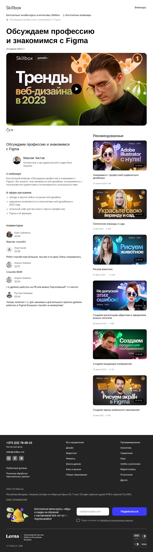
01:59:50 (138, 166)
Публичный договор (16, 468)
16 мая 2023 (98, 415)
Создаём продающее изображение (112, 364)
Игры (123, 458)
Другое (123, 480)
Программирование (130, 442)
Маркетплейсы (128, 469)
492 (109, 184)
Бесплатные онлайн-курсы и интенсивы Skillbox (33, 15)
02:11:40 (138, 214)
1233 (113, 275)
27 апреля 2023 (99, 184)
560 (112, 324)
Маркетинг (71, 453)
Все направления (75, 442)
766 (108, 415)
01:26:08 (138, 354)
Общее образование (76, 474)
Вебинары (140, 7)
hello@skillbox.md (15, 452)
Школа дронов (73, 464)
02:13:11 (138, 400)
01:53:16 (138, 260)
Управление (126, 453)
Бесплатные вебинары (78, 15)
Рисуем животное (103, 269)
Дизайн (69, 447)
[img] (120, 155)
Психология (126, 474)
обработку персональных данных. (116, 520)
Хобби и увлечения (130, 464)
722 (112, 369)
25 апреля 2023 (99, 369)
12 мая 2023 (98, 229)
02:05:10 (138, 306)
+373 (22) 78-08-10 (19, 442)
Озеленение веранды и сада (109, 224)
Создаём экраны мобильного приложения (116, 410)
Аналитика (125, 447)
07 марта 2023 (99, 275)
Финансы (70, 458)
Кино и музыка (73, 469)
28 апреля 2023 (99, 324)
